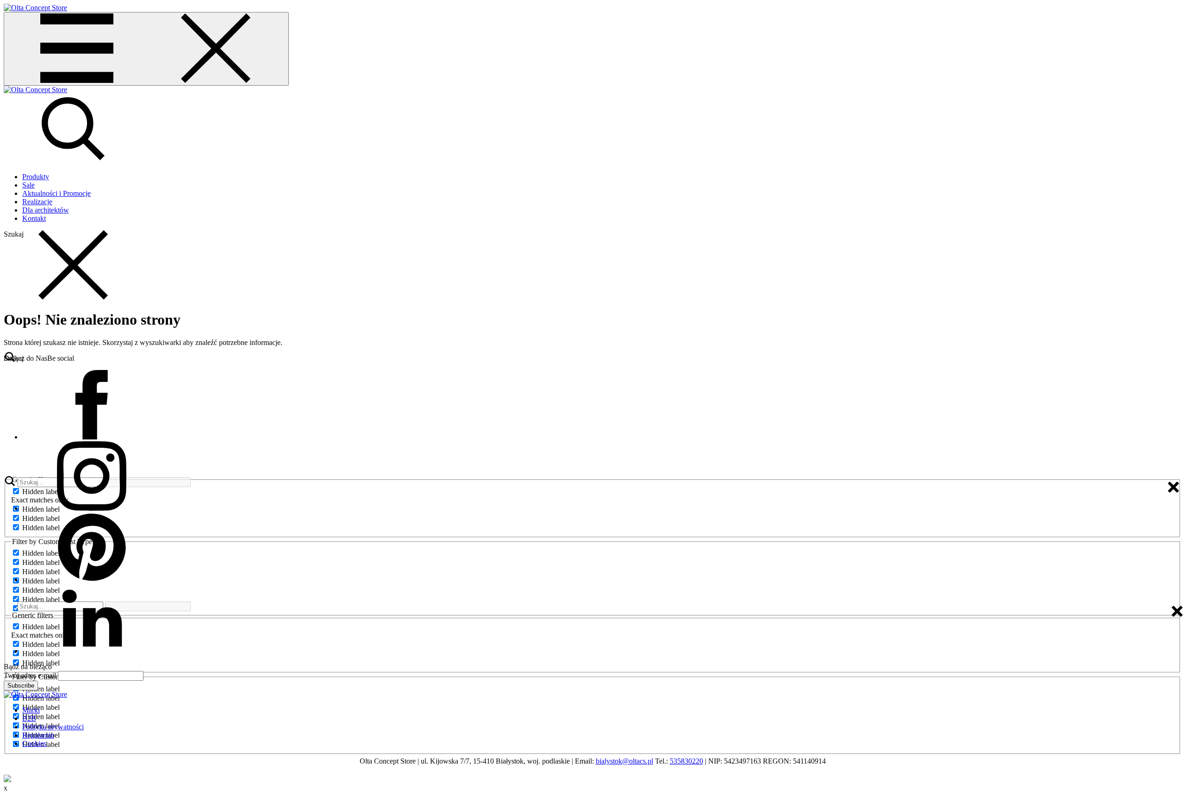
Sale (28, 185)
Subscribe (20, 685)
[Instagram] (91, 508)
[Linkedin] (91, 651)
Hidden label (41, 689)
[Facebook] (91, 437)
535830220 (686, 761)
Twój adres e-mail (30, 675)
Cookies (34, 743)
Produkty (35, 177)
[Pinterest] (91, 579)
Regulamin (38, 735)
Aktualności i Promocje (56, 193)
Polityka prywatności (53, 727)
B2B (29, 718)
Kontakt (34, 218)
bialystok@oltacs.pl (624, 761)
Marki (31, 710)
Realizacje (37, 202)
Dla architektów (45, 210)
